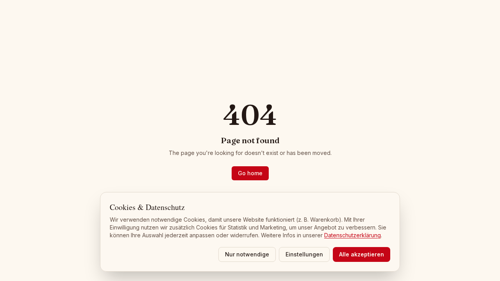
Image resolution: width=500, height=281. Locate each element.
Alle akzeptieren (361, 254)
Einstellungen (304, 254)
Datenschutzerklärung (352, 235)
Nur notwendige (247, 254)
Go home (250, 173)
